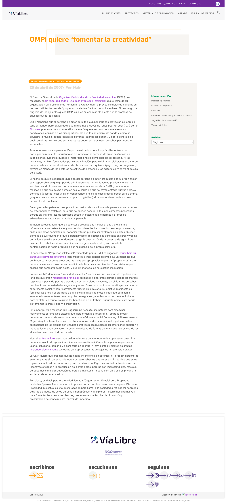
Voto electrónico (159, 125)
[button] (218, 12)
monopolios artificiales (66, 277)
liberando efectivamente (44, 349)
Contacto (195, 3)
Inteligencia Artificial (160, 100)
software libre (47, 338)
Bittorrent (35, 129)
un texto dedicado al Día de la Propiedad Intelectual (75, 100)
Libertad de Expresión (161, 105)
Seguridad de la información (164, 120)
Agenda (182, 13)
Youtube (211, 3)
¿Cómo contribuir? (175, 3)
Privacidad (156, 110)
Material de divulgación (158, 13)
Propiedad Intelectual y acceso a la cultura (55, 81)
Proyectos (132, 13)
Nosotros (155, 3)
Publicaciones (111, 13)
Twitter (205, 3)
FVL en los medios (202, 13)
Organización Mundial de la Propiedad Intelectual (87, 97)
